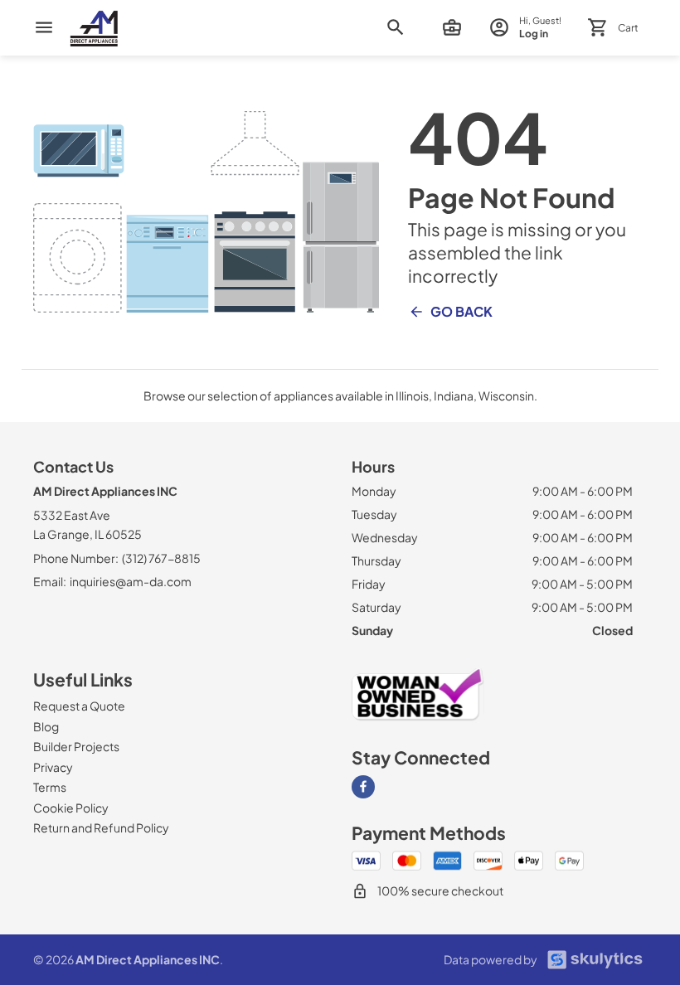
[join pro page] (451, 27)
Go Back (461, 311)
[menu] (44, 27)
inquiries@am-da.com (131, 581)
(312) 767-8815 (161, 558)
